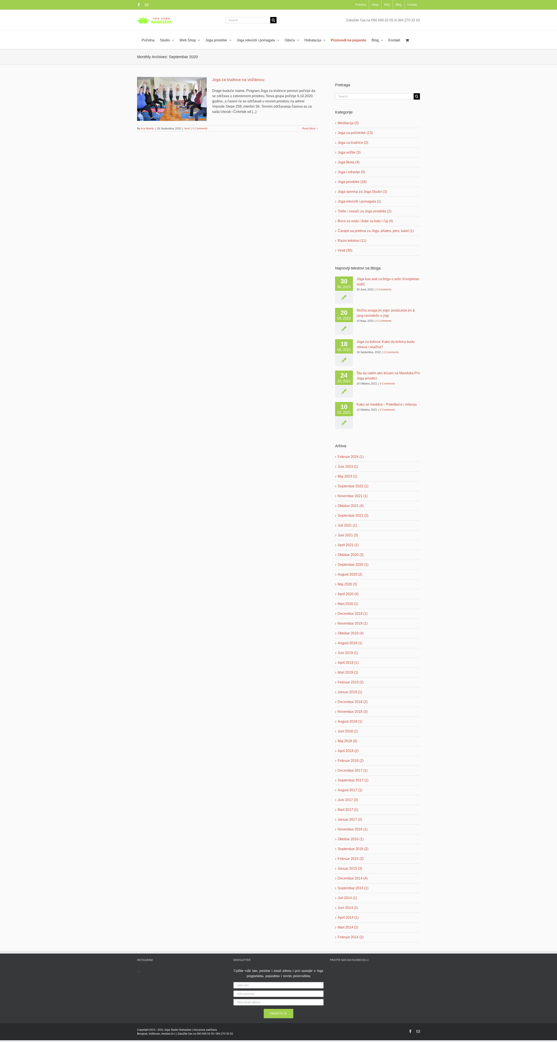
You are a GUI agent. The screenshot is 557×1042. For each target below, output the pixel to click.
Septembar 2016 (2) (353, 849)
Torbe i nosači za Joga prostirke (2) (364, 211)
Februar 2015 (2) (351, 859)
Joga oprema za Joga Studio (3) (362, 191)
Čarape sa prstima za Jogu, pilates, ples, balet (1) (376, 231)
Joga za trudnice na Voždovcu (238, 80)
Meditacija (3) (348, 123)
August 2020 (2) (350, 574)
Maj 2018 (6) (347, 741)
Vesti (187, 128)
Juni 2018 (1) (348, 731)
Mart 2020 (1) (348, 604)
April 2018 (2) (348, 751)
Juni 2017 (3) (348, 800)
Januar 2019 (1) (350, 692)
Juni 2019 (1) (348, 653)
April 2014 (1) (348, 917)
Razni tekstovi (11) (352, 240)
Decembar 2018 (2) (352, 702)
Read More (308, 128)
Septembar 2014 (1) (353, 888)
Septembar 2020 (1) (353, 564)
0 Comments (200, 128)
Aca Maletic (147, 128)
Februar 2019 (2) (351, 682)
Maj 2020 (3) (347, 584)
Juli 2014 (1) (347, 898)
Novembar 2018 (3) (352, 711)
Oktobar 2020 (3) (351, 555)
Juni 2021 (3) (348, 535)
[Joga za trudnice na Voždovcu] (172, 99)
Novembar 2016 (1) (352, 829)
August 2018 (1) (350, 721)
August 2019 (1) (350, 643)
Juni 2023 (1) (348, 466)
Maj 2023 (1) (347, 476)
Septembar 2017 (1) (353, 780)
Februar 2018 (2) (351, 760)
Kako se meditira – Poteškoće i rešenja (387, 404)
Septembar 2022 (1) (353, 486)
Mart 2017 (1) (348, 810)
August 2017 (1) (350, 790)
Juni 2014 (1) (348, 908)
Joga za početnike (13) (355, 133)
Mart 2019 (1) (348, 672)
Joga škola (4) (348, 162)
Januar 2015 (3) (350, 868)
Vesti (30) (345, 250)
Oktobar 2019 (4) (351, 633)
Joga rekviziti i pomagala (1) (359, 201)
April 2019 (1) (348, 662)
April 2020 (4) (348, 594)
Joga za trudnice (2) (353, 142)
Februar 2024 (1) (351, 457)
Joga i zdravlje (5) (351, 172)
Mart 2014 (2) (348, 927)
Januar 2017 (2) (350, 819)
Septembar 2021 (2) (353, 515)
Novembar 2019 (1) (352, 623)
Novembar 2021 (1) (352, 496)
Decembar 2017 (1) (352, 770)
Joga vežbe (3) (349, 152)
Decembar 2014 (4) (352, 878)
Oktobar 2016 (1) (351, 839)
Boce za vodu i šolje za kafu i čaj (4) (365, 221)
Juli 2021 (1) (347, 525)
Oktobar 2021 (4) (351, 506)
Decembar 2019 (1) (352, 613)
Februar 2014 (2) (351, 937)
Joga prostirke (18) (352, 182)
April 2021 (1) (348, 545)
